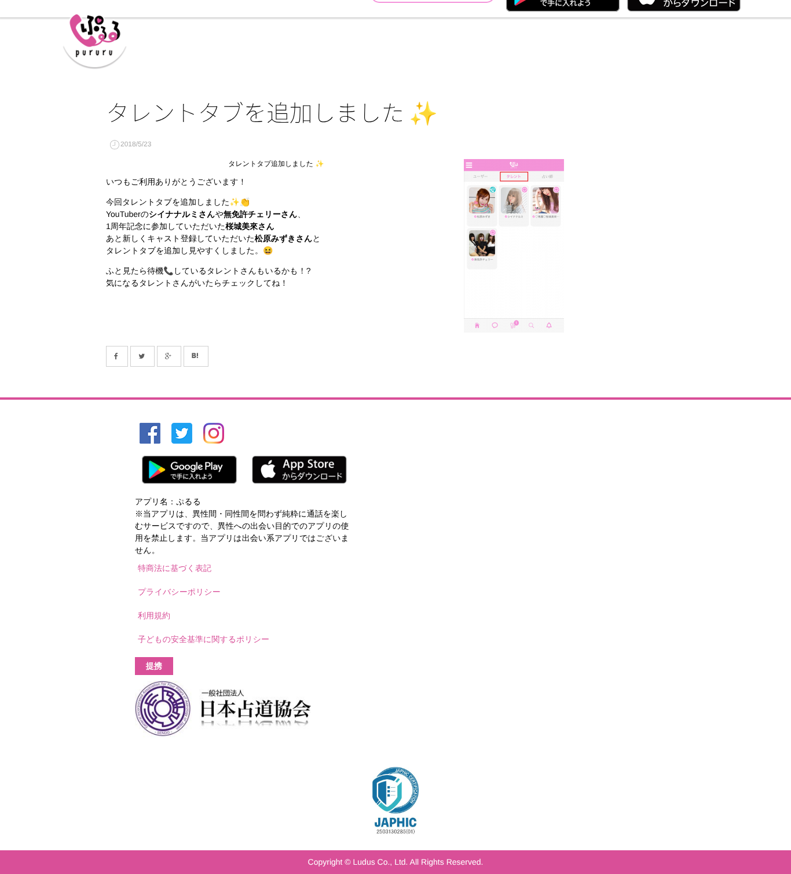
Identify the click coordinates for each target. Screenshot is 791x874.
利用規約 (154, 615)
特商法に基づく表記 (174, 568)
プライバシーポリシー (179, 591)
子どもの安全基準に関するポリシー (203, 639)
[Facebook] (117, 356)
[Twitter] (142, 356)
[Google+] (169, 356)
